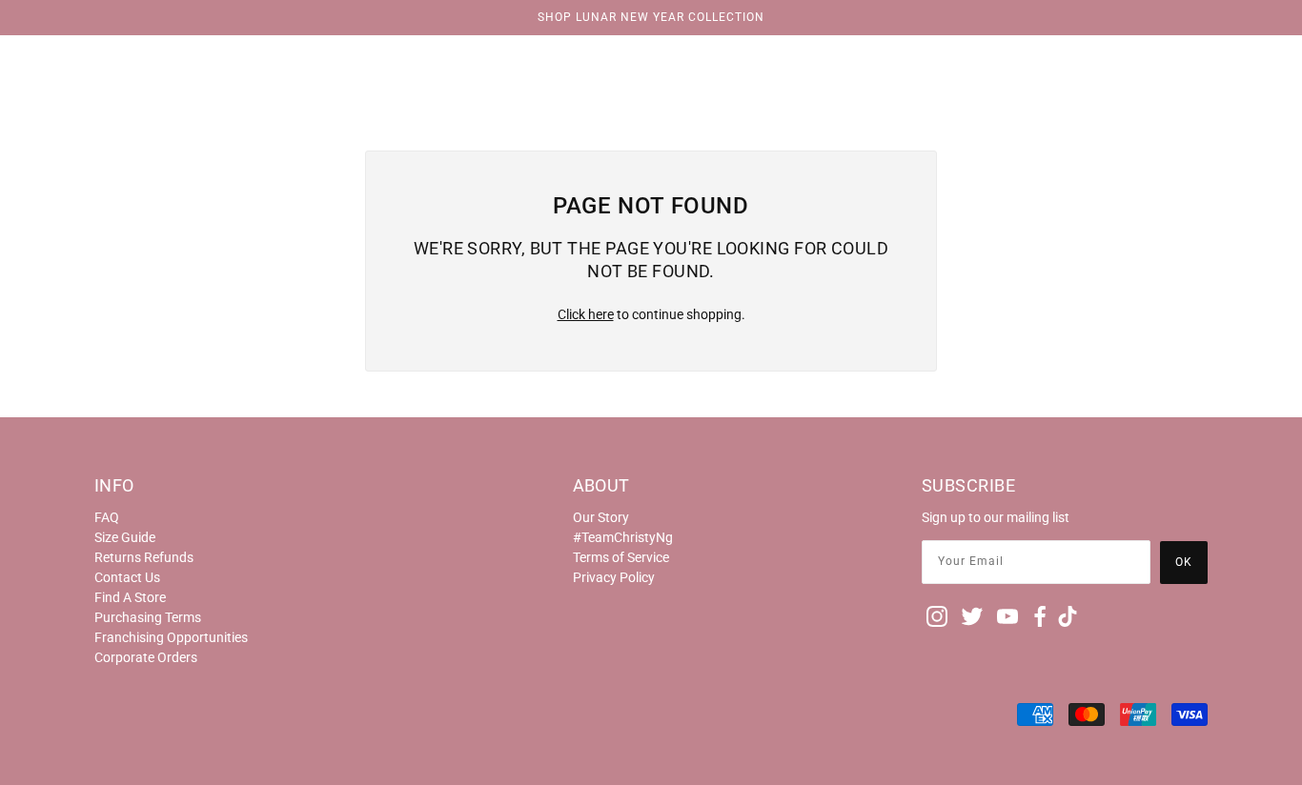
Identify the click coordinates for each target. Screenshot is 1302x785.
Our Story (601, 517)
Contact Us (127, 577)
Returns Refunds (143, 557)
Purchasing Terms (147, 617)
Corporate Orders (145, 657)
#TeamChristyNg (623, 537)
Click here (586, 314)
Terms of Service (621, 557)
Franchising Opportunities (171, 637)
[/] (651, 59)
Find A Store (130, 597)
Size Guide (124, 537)
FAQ (106, 517)
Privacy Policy (614, 577)
